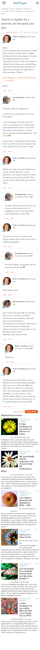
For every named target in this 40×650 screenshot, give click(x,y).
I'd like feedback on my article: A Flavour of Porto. (25, 429)
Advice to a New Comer (25, 536)
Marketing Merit (18, 301)
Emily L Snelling (19, 37)
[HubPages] (20, 3)
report (10, 90)
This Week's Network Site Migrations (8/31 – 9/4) (25, 501)
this (31, 197)
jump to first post (18, 412)
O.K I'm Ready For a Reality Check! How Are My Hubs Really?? (26, 574)
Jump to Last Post (12, 32)
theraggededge (18, 97)
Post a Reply (31, 411)
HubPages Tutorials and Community (25, 493)
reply (4, 90)
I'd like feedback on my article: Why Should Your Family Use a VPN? (25, 609)
